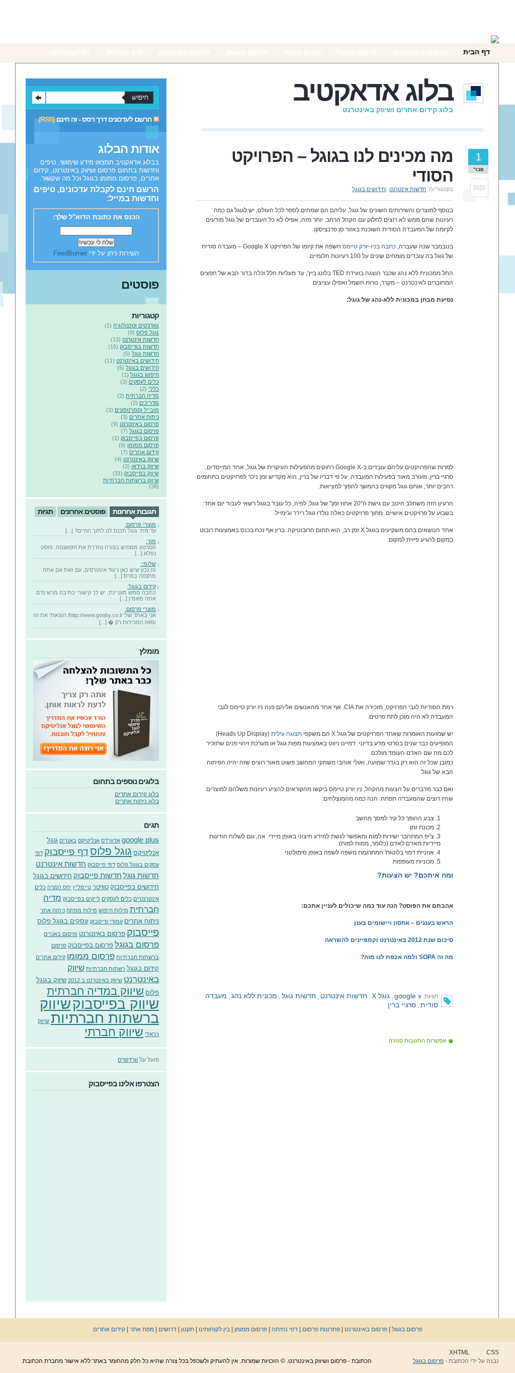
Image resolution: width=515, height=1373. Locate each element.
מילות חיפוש (113, 910)
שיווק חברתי (113, 1032)
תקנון (187, 1329)
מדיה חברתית (142, 396)
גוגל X (381, 996)
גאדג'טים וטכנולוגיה (136, 325)
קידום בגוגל (143, 968)
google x (407, 996)
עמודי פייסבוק (106, 921)
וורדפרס (128, 1059)
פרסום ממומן (143, 445)
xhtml (459, 1352)
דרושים (167, 1329)
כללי (153, 389)
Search (38, 98)
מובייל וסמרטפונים (137, 410)
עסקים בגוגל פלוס (63, 921)
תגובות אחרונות (134, 511)
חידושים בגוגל (368, 189)
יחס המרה (59, 887)
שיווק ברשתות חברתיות (131, 480)
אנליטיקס (89, 840)
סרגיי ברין (402, 1005)
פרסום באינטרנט (139, 424)
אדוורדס (110, 840)
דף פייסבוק (66, 851)
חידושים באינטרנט (137, 361)
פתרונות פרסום (321, 1329)
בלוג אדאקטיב (373, 91)
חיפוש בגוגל (144, 375)
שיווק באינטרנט (141, 459)
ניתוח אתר (52, 910)
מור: (151, 541)
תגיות (45, 511)
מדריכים (149, 403)
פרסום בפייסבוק (140, 438)
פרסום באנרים (60, 934)
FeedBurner (70, 253)
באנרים (67, 840)
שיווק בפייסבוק (141, 473)
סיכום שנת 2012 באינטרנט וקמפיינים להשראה (389, 939)
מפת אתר (142, 1329)
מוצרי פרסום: (140, 525)
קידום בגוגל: (141, 586)
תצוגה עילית (286, 733)
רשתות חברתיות (105, 969)
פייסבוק (143, 932)
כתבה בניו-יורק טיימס (369, 246)
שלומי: (148, 564)
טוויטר (101, 887)
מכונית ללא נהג (254, 996)
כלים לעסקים (144, 382)
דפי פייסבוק (101, 865)
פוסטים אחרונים (82, 511)
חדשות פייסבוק (97, 875)
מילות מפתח (81, 910)
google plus (140, 839)
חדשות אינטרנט (407, 189)
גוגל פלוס (147, 332)
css (492, 1352)
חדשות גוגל (299, 996)
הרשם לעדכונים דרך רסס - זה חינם (103, 119)
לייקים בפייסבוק (81, 899)
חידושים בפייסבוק (134, 887)
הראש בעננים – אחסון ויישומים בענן (403, 922)
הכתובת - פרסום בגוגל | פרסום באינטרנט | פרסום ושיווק (450, 33)
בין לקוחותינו (213, 1329)
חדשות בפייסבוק (139, 347)
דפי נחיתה (285, 1329)
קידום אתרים (144, 452)
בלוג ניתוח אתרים (137, 801)
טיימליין (82, 887)
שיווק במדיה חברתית (95, 991)
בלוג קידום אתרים (137, 794)
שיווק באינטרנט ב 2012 (95, 980)
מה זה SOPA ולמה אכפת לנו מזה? (407, 957)
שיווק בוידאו (145, 466)
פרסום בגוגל (144, 431)
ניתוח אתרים (144, 417)
